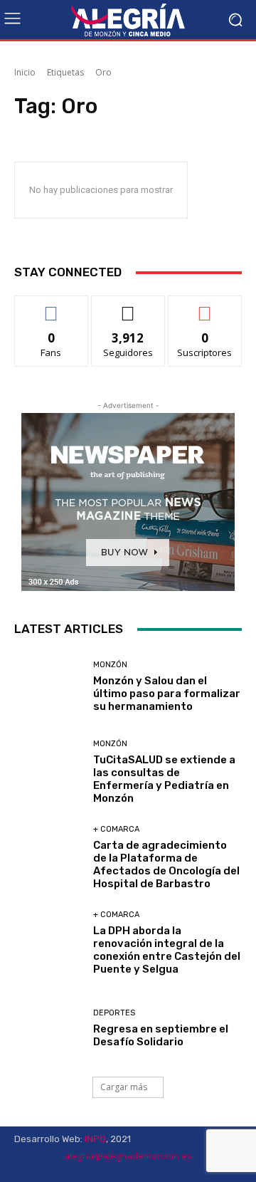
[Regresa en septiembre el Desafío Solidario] (48, 1028)
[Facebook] (199, 1169)
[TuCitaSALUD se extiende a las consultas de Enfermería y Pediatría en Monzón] (48, 772)
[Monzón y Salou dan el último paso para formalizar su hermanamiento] (48, 686)
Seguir (128, 306)
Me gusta (51, 306)
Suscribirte (205, 306)
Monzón (110, 665)
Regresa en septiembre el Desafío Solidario (160, 1035)
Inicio (25, 72)
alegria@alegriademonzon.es (128, 1155)
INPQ (95, 1139)
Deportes (114, 1013)
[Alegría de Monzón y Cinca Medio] (128, 20)
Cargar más (123, 1087)
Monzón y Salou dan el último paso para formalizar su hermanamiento (166, 693)
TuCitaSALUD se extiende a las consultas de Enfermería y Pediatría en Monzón (164, 779)
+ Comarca (116, 829)
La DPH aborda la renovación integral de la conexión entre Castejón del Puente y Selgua (166, 950)
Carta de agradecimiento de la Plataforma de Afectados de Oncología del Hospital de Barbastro (166, 864)
